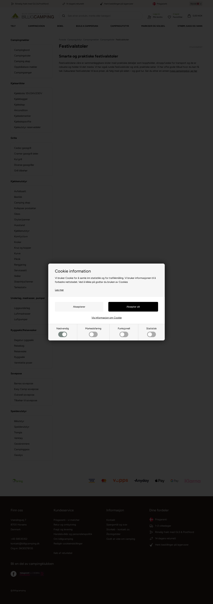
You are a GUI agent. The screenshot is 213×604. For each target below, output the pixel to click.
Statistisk (151, 328)
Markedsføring (93, 328)
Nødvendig (62, 328)
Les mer (59, 289)
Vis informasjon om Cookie (107, 317)
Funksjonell (124, 328)
